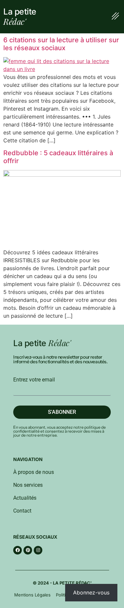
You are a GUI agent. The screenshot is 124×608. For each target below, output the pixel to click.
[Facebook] (17, 550)
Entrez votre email (34, 379)
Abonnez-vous (91, 592)
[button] (115, 17)
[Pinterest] (27, 550)
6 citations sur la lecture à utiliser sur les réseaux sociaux (61, 44)
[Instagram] (38, 550)
